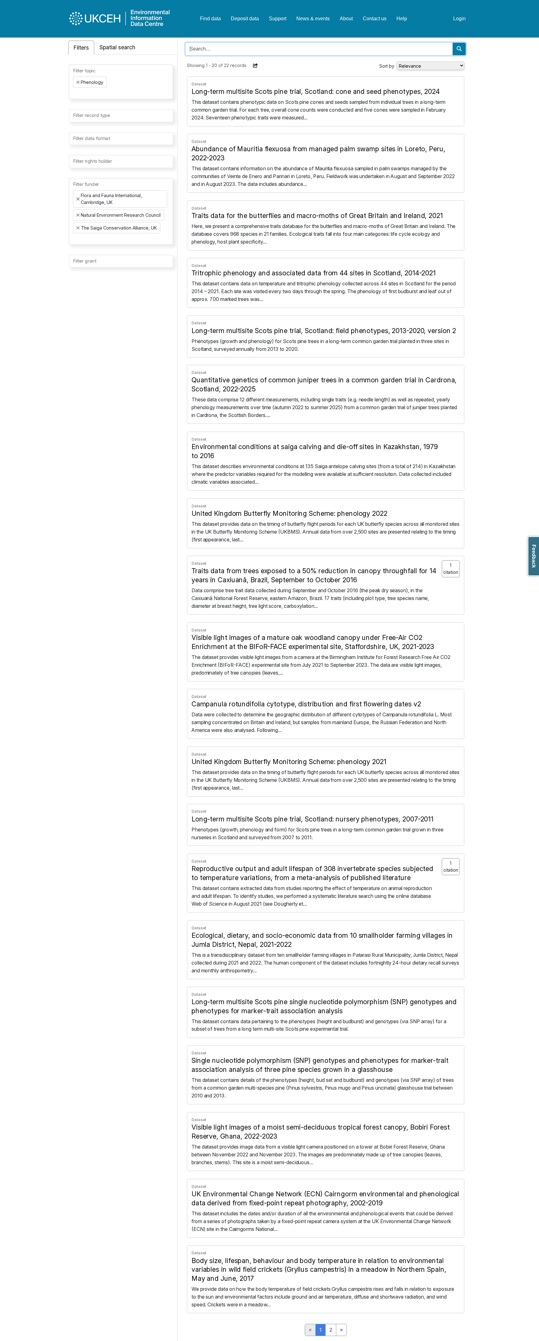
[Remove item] (78, 82)
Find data (210, 18)
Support (277, 18)
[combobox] (121, 82)
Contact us (374, 18)
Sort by (386, 66)
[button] (255, 65)
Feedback (534, 556)
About (346, 18)
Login (459, 18)
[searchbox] (75, 93)
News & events (313, 18)
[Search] (459, 49)
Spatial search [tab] (117, 47)
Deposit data (245, 18)
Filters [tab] (81, 47)
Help (401, 18)
